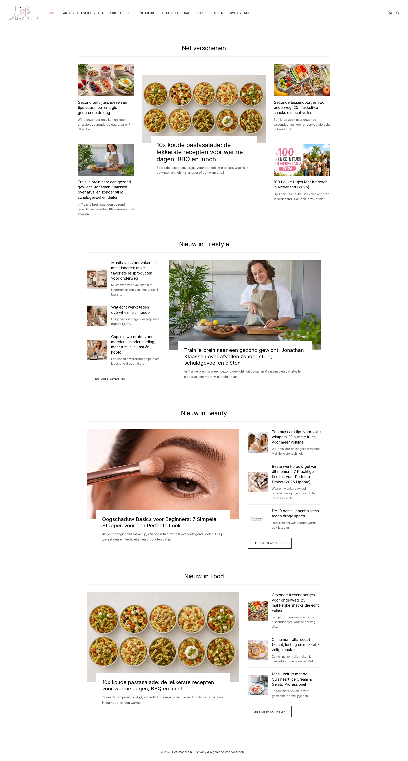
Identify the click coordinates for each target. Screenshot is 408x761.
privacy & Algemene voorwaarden (220, 752)
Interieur (146, 13)
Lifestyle (84, 13)
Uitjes (201, 13)
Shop (248, 13)
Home (52, 13)
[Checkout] (390, 13)
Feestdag (182, 13)
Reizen (218, 13)
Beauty (65, 13)
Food (164, 13)
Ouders (126, 13)
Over (234, 13)
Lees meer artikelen (109, 379)
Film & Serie (107, 13)
